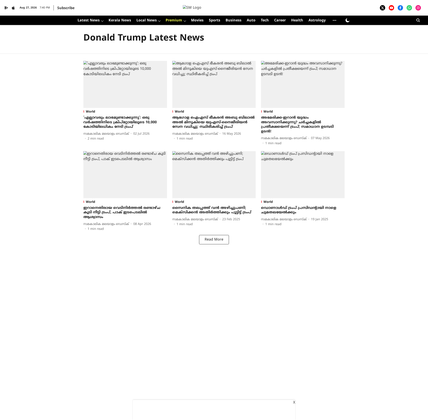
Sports (214, 20)
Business (233, 20)
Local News (146, 20)
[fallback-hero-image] (125, 84)
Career (280, 20)
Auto (251, 20)
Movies (197, 20)
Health (297, 20)
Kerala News (120, 20)
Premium (174, 20)
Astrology (317, 20)
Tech (265, 20)
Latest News (89, 20)
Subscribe (65, 8)
